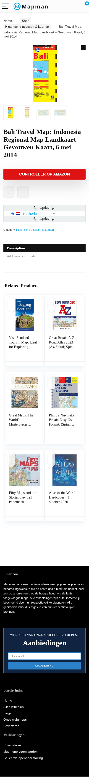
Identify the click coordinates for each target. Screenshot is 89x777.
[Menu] (5, 6)
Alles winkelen (13, 707)
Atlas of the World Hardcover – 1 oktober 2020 (62, 497)
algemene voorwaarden (20, 751)
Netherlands (32, 213)
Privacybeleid (13, 745)
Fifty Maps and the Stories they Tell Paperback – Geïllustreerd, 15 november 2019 (22, 502)
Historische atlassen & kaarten (27, 26)
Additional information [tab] (22, 256)
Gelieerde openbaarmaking (23, 758)
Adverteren (11, 726)
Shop (25, 21)
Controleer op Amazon (44, 174)
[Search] (65, 6)
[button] (83, 47)
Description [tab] (16, 248)
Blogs (7, 713)
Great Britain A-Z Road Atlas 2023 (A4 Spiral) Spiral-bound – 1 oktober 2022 (62, 347)
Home (7, 21)
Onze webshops (15, 719)
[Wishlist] (75, 6)
